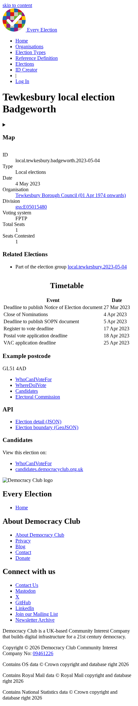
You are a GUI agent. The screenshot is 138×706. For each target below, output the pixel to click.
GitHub (23, 602)
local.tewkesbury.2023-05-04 (97, 266)
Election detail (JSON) (38, 421)
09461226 (43, 653)
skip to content (17, 5)
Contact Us (26, 585)
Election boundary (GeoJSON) (46, 427)
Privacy (23, 540)
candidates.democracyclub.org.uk (49, 469)
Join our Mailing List (36, 614)
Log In (22, 81)
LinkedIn (24, 608)
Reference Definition (36, 58)
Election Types (30, 52)
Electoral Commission (37, 397)
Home (21, 40)
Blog (20, 546)
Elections (24, 64)
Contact (23, 552)
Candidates (26, 391)
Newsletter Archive (35, 620)
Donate (22, 558)
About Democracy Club (39, 535)
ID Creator (26, 69)
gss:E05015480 (31, 207)
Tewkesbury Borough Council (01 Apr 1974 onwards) (70, 195)
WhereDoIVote (30, 385)
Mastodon (25, 591)
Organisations (29, 46)
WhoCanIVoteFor (33, 379)
